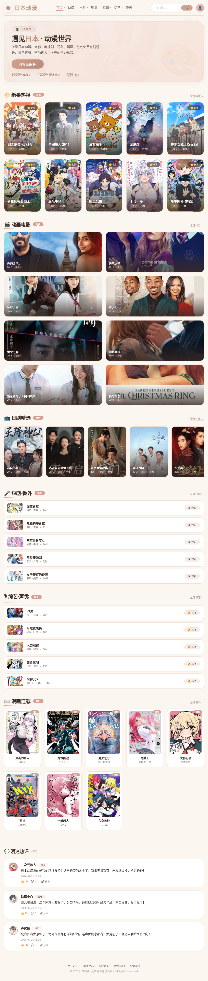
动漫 (71, 7)
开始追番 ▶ (27, 64)
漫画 (129, 7)
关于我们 (73, 966)
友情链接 (135, 966)
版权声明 (104, 966)
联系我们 (119, 966)
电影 (82, 7)
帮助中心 (88, 966)
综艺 (117, 7)
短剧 (106, 7)
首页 (59, 7)
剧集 (94, 7)
